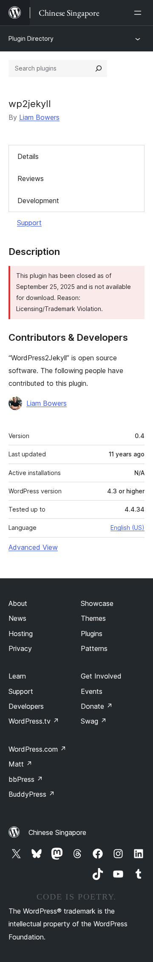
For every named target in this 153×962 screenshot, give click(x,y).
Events (91, 691)
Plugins (91, 633)
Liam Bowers (39, 117)
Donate (97, 706)
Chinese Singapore (57, 832)
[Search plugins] (98, 68)
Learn (17, 676)
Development (38, 200)
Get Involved (101, 676)
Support (29, 222)
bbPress (25, 779)
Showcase (97, 603)
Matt (20, 764)
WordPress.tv (33, 721)
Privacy (20, 648)
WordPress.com (37, 749)
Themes (93, 618)
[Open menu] (139, 12)
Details (28, 156)
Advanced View (33, 547)
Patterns (94, 648)
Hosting (20, 633)
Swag (94, 721)
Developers (26, 706)
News (17, 618)
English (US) (127, 527)
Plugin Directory (31, 38)
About (17, 603)
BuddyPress (31, 794)
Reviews (30, 178)
